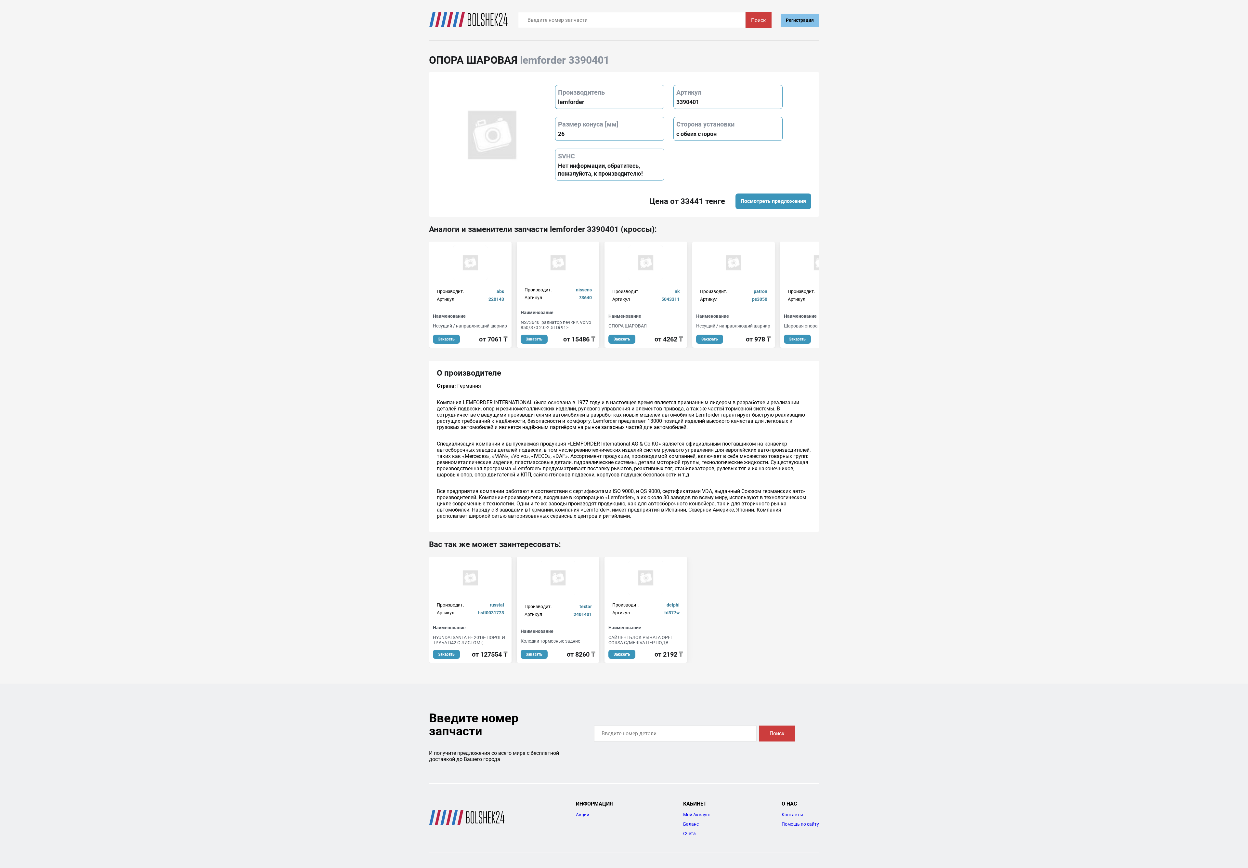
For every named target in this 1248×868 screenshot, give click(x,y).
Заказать (446, 339)
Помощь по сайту (800, 824)
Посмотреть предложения (773, 201)
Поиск (758, 20)
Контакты (792, 814)
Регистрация (800, 20)
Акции (582, 814)
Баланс (691, 824)
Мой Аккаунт (697, 814)
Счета (689, 833)
